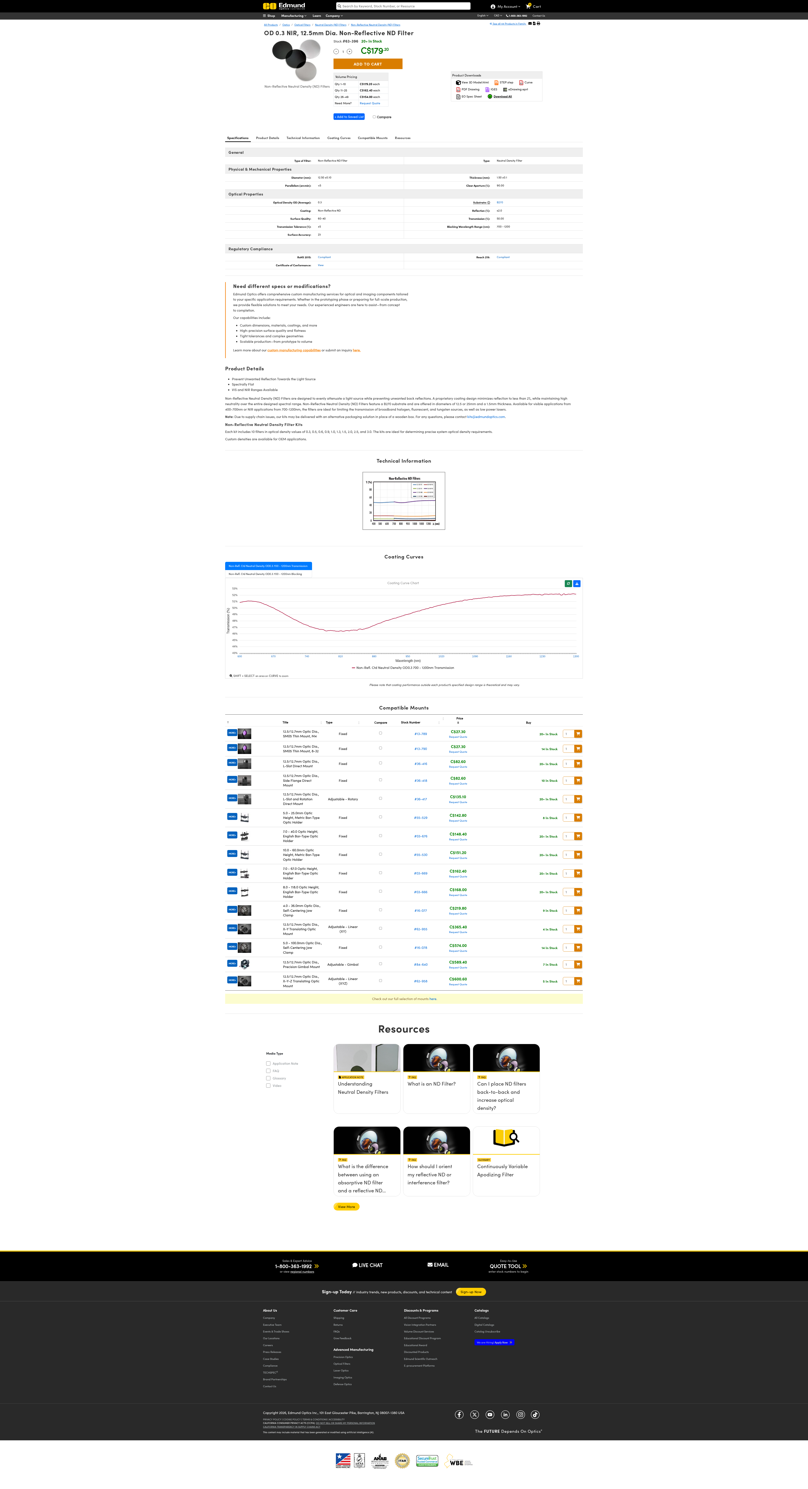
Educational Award (415, 1345)
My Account (507, 7)
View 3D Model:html (475, 82)
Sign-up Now (471, 1291)
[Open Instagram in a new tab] (520, 1416)
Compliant (324, 257)
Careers (268, 1345)
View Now (367, 1096)
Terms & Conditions (315, 1419)
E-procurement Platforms (419, 1365)
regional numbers (302, 1271)
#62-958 (420, 981)
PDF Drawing (470, 89)
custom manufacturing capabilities (294, 350)
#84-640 (421, 964)
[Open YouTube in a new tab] (490, 1416)
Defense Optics (343, 1384)
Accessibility (337, 1419)
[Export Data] (577, 583)
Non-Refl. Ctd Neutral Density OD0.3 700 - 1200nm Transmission (268, 566)
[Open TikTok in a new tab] (535, 1416)
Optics (286, 24)
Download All (503, 96)
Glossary (279, 1078)
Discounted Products (416, 1352)
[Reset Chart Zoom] (568, 583)
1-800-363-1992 (518, 15)
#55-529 (420, 817)
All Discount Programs (417, 1317)
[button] (519, 15)
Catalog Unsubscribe (487, 1331)
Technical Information (303, 137)
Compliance (270, 1365)
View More (346, 1206)
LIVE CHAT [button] (371, 1265)
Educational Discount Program (422, 1338)
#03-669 (420, 873)
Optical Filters (302, 24)
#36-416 (421, 763)
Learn (317, 15)
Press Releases (272, 1352)
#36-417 (421, 799)
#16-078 (421, 947)
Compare (383, 117)
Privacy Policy (272, 1419)
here (432, 998)
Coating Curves (339, 137)
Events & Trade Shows (276, 1331)
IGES (493, 89)
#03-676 (420, 836)
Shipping (339, 1317)
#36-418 (421, 780)
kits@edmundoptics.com (486, 416)
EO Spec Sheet (471, 96)
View (321, 265)
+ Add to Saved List (349, 116)
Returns (338, 1324)
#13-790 (421, 748)
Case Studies (271, 1358)
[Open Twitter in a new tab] (474, 1416)
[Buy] (578, 734)
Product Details (267, 137)
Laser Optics (341, 1370)
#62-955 (420, 929)
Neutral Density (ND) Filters (330, 24)
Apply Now (492, 1342)
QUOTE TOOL (505, 1266)
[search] (403, 6)
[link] (535, 3)
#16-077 (421, 910)
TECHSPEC (270, 1372)
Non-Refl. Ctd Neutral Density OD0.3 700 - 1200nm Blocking (265, 574)
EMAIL (441, 1264)
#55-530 (420, 854)
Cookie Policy (292, 1419)
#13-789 (421, 733)
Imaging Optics (343, 1377)
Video (277, 1085)
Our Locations (271, 1338)
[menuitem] (273, 15)
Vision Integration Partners (420, 1324)
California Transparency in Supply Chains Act (291, 1426)
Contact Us (539, 15)
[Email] (530, 23)
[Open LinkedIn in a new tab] (505, 1416)
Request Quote (370, 103)
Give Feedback (342, 1338)
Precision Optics (343, 1357)
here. (357, 350)
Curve (528, 82)
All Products (271, 24)
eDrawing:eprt (518, 89)
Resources (403, 137)
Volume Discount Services (419, 1331)
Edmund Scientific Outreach (420, 1358)
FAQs (337, 1331)
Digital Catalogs (484, 1324)
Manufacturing (292, 15)
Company (333, 15)
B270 (500, 202)
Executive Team (272, 1324)
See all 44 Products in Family (509, 23)
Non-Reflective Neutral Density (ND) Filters (375, 24)
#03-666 (420, 892)
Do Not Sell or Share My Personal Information (345, 1423)
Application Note (285, 1063)
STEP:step (506, 82)
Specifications (238, 137)
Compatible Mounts (373, 137)
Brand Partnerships (275, 1379)
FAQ (276, 1071)
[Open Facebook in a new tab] (459, 1416)
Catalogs (481, 1317)
